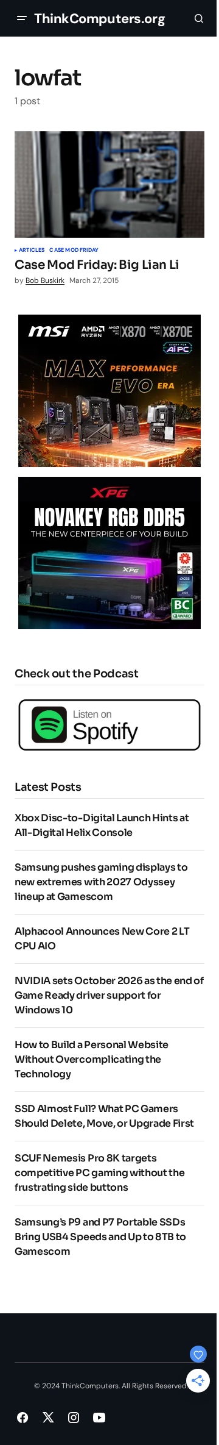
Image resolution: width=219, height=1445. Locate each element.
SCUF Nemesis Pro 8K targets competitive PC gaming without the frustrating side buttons (99, 1173)
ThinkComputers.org (99, 18)
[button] (22, 18)
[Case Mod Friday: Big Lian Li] (109, 184)
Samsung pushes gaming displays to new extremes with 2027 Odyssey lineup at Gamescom (101, 882)
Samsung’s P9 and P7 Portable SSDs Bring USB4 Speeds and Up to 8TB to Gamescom (100, 1237)
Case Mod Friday (74, 251)
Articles (31, 251)
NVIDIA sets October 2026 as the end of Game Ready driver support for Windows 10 (109, 995)
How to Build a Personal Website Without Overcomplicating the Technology (92, 1059)
